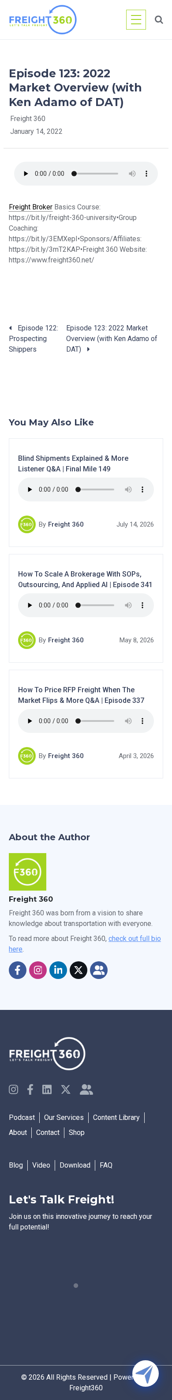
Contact (48, 1132)
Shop (77, 1132)
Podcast (22, 1117)
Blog (16, 1165)
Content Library (116, 1117)
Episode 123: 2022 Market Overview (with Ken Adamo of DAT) (111, 338)
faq (106, 1165)
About (18, 1132)
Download (75, 1165)
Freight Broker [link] (30, 207)
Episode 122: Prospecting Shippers (33, 338)
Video (41, 1165)
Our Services (64, 1117)
